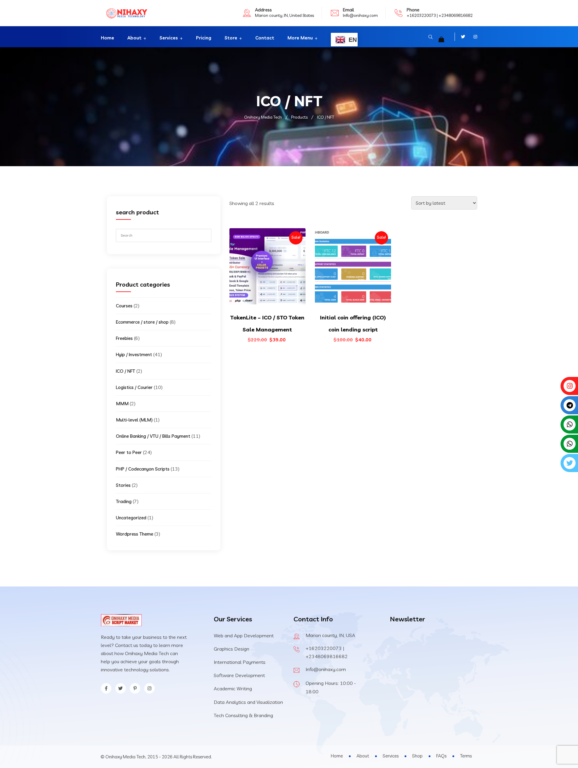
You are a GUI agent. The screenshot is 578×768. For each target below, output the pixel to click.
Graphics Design (231, 649)
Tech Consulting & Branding (243, 715)
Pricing (203, 38)
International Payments (240, 662)
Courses (124, 306)
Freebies (124, 338)
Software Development (239, 675)
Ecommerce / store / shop (142, 322)
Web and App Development (244, 636)
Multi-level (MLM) (134, 420)
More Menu (300, 38)
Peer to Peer (129, 452)
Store (231, 38)
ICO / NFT (125, 371)
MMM (122, 403)
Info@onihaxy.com (360, 15)
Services (169, 38)
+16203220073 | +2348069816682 (440, 15)
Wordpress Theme (134, 534)
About (134, 38)
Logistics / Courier (134, 387)
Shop (417, 756)
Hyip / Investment (134, 354)
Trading (124, 501)
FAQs (441, 756)
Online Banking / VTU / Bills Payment (153, 436)
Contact (264, 38)
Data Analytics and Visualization (248, 702)
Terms (466, 756)
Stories (123, 485)
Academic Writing (233, 689)
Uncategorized (131, 518)
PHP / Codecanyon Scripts (142, 469)
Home (107, 38)
